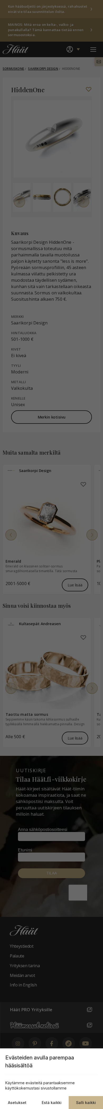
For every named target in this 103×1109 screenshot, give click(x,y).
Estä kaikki (52, 1102)
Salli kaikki (86, 1102)
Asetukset (17, 1102)
